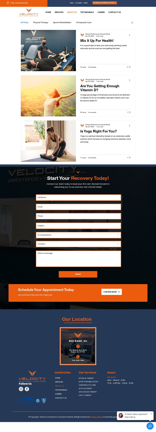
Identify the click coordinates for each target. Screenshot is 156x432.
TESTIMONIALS (61, 390)
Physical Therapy (40, 22)
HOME (57, 378)
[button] (132, 23)
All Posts (24, 22)
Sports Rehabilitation (62, 22)
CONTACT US (61, 398)
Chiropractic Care (83, 22)
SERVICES (59, 382)
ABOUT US (59, 386)
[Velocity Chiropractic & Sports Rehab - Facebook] (27, 389)
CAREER (58, 394)
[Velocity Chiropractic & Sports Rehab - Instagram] (21, 389)
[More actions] (130, 34)
